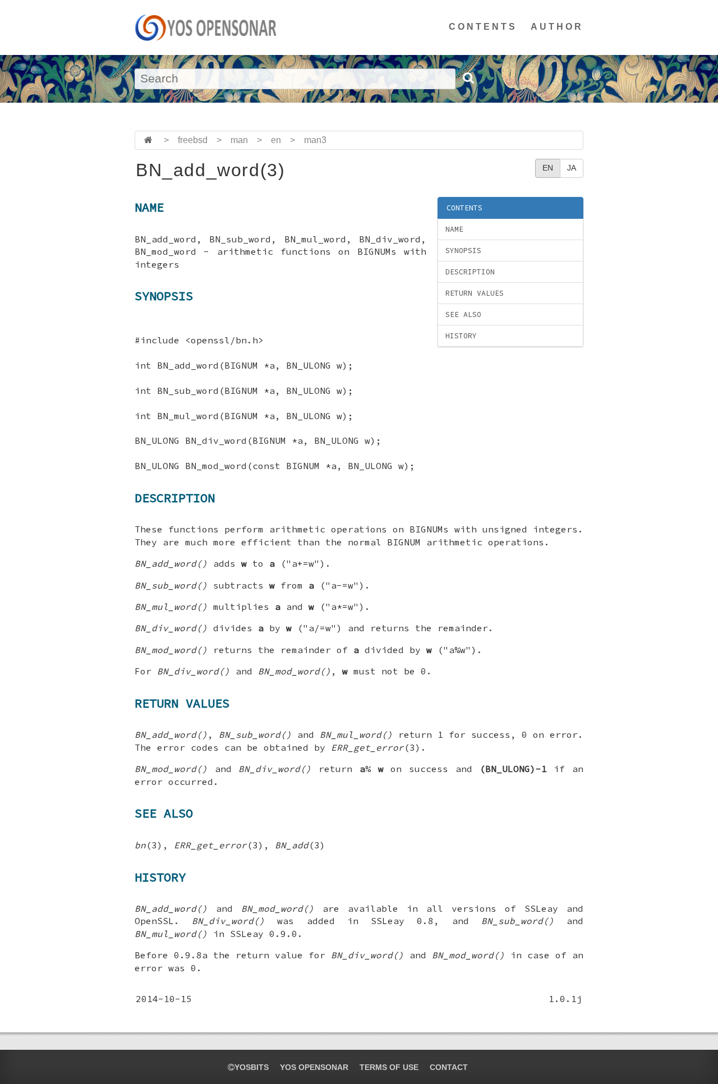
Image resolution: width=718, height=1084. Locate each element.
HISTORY (461, 336)
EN (547, 167)
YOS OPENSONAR (314, 1067)
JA (571, 167)
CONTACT (449, 1067)
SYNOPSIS (463, 250)
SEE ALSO (463, 314)
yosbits (251, 1067)
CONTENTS (483, 26)
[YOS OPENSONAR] (206, 27)
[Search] (468, 78)
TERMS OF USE (389, 1067)
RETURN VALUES (474, 293)
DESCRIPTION (470, 272)
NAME (454, 229)
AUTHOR (557, 26)
